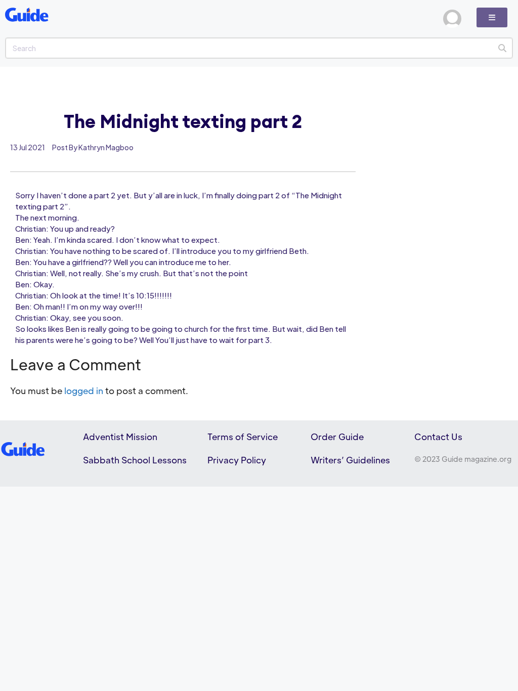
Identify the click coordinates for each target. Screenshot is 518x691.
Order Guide (337, 436)
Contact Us (438, 436)
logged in (83, 390)
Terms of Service (242, 436)
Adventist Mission (120, 436)
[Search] (502, 48)
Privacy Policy (236, 459)
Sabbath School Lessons (135, 459)
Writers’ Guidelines (350, 459)
